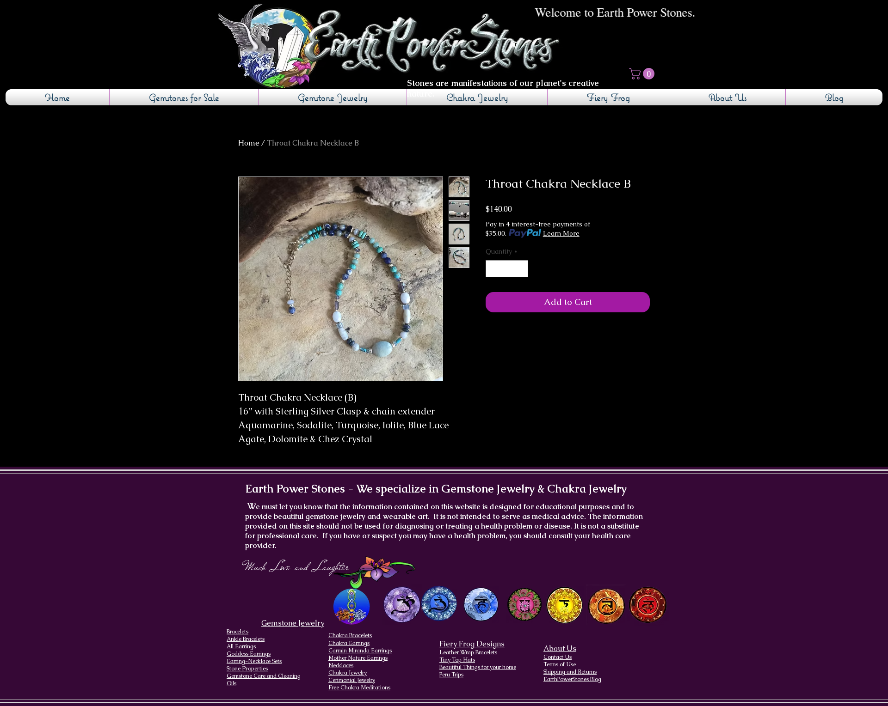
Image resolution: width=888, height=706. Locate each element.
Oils (231, 683)
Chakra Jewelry (347, 672)
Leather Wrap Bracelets (468, 652)
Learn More (561, 233)
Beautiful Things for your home (477, 667)
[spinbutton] (507, 269)
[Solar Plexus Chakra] (564, 605)
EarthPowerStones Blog (572, 679)
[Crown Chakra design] (401, 604)
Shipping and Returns (570, 672)
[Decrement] (493, 269)
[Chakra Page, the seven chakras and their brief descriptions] (352, 606)
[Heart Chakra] (524, 604)
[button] (643, 73)
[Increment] (521, 269)
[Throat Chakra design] (481, 604)
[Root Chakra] (648, 604)
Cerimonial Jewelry (351, 680)
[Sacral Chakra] (606, 604)
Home (248, 143)
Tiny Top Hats (457, 659)
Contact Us (557, 657)
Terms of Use (559, 664)
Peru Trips (451, 674)
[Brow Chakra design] (439, 603)
